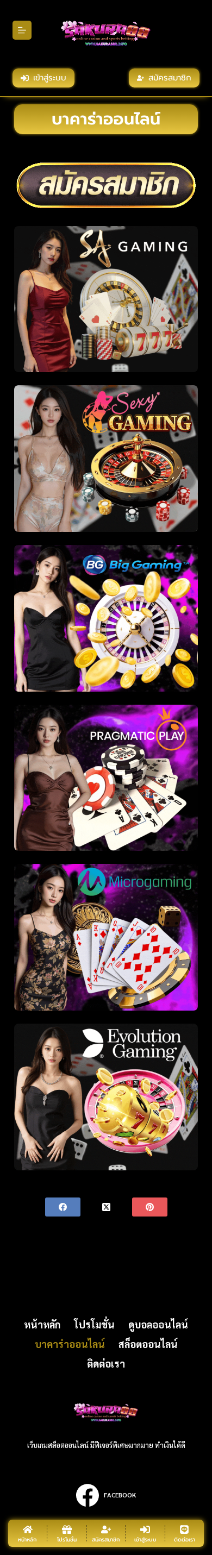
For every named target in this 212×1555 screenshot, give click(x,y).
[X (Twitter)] (106, 1207)
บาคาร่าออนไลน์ (70, 1344)
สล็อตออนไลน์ (148, 1344)
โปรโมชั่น (94, 1324)
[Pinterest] (149, 1207)
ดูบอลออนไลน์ (158, 1324)
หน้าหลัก (42, 1324)
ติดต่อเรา (106, 1363)
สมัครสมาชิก (169, 78)
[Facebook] (62, 1207)
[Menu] (22, 30)
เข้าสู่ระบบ (49, 78)
